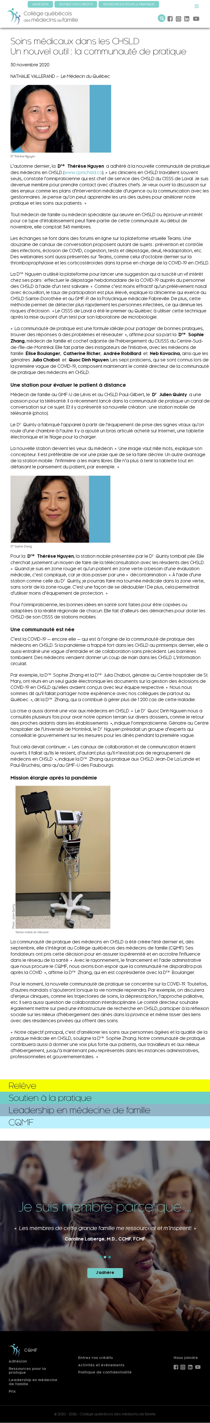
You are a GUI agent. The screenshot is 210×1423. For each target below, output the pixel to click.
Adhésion (18, 1361)
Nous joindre (186, 1358)
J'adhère (105, 1273)
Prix (12, 1391)
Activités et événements (101, 1365)
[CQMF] (42, 16)
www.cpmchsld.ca (83, 172)
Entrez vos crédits (95, 1358)
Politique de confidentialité (105, 1372)
